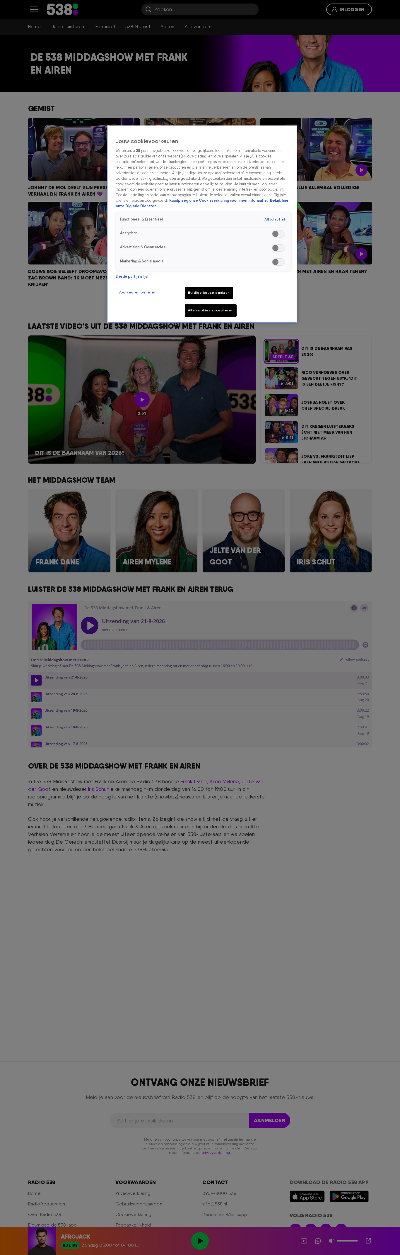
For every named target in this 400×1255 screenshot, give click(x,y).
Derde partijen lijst (132, 276)
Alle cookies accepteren (210, 310)
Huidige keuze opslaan (209, 293)
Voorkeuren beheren (137, 292)
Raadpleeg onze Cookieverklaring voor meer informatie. (219, 200)
